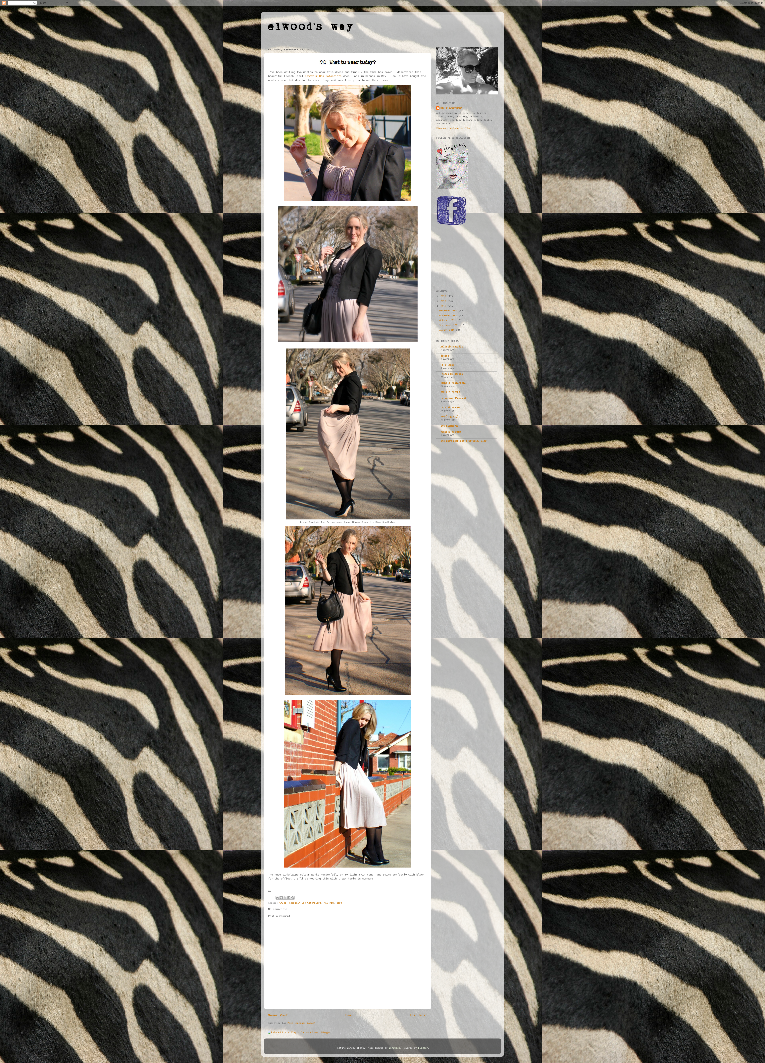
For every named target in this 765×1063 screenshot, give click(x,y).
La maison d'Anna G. (453, 398)
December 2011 (449, 310)
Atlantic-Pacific (451, 347)
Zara (339, 903)
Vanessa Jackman (450, 432)
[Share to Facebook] (289, 898)
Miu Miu (329, 903)
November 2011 (449, 315)
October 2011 (448, 320)
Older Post (417, 1015)
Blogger (423, 1048)
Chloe (282, 903)
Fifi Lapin (447, 365)
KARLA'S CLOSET (450, 392)
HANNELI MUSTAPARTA (453, 383)
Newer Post (278, 1015)
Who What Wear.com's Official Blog (463, 441)
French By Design (451, 374)
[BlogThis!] (281, 898)
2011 (443, 306)
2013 (443, 296)
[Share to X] (285, 898)
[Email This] (278, 898)
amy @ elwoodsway (451, 108)
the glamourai (449, 426)
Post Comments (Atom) (301, 1023)
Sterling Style (450, 417)
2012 (443, 301)
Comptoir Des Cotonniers (323, 76)
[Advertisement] (466, 257)
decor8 (444, 356)
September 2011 (449, 325)
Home (348, 1015)
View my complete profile (453, 128)
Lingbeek (394, 1048)
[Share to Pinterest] (293, 898)
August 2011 (447, 330)
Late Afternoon (450, 407)
